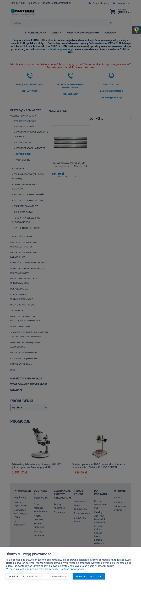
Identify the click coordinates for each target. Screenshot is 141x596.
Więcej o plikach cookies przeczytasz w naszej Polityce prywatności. (45, 569)
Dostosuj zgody (59, 576)
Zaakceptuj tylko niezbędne (25, 576)
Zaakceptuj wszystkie (89, 576)
